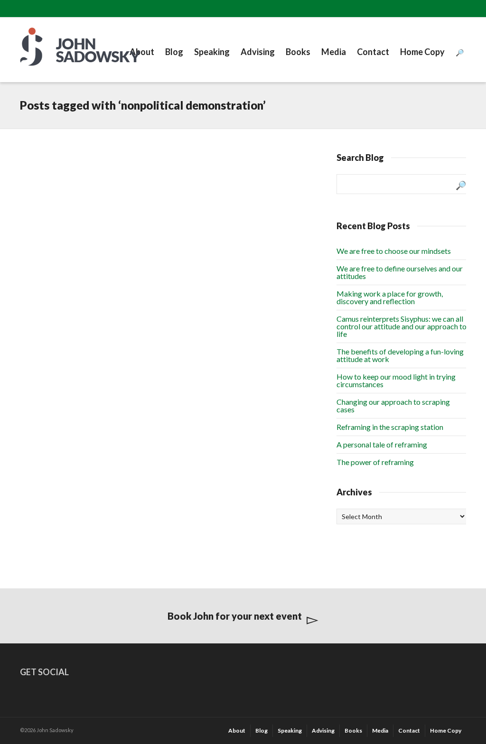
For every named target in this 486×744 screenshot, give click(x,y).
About (142, 51)
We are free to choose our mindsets (393, 250)
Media (333, 51)
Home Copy (422, 51)
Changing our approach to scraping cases (393, 405)
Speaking (212, 51)
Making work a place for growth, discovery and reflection (389, 297)
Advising (258, 51)
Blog (174, 51)
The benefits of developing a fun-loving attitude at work (400, 355)
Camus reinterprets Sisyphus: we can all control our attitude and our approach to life (401, 326)
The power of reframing (375, 461)
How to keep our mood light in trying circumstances (396, 380)
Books (298, 51)
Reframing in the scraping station (389, 426)
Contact (373, 51)
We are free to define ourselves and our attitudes (399, 272)
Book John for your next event (235, 616)
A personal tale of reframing (381, 444)
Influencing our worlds (64, 176)
